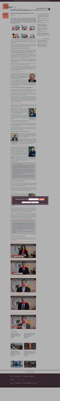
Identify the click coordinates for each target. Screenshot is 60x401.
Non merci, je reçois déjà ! (26, 202)
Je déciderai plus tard (35, 202)
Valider (41, 199)
